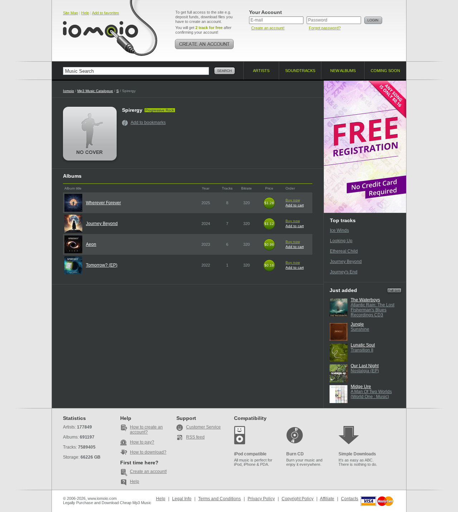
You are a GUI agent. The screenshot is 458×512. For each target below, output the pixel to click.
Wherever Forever (103, 202)
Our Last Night (365, 365)
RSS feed (195, 437)
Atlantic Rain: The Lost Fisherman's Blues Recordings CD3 (372, 309)
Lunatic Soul (363, 345)
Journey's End (343, 271)
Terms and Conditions (219, 498)
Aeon (91, 244)
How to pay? (142, 442)
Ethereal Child (344, 251)
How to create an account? (146, 430)
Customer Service (203, 427)
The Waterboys (365, 299)
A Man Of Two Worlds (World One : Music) (371, 394)
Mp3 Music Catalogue (95, 91)
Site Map (70, 13)
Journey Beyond (102, 223)
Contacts (349, 498)
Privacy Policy (261, 498)
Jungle (357, 324)
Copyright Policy (297, 498)
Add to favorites (105, 13)
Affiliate (327, 498)
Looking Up (341, 240)
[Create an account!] (204, 44)
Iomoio (68, 91)
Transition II (362, 350)
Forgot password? (325, 28)
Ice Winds (339, 230)
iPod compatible (250, 453)
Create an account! (267, 28)
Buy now (293, 200)
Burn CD (295, 453)
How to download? (148, 452)
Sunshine (360, 329)
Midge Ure (361, 386)
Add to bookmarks (148, 122)
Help (85, 13)
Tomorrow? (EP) (101, 265)
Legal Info (181, 498)
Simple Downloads (357, 453)
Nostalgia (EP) (365, 370)
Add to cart (295, 205)
